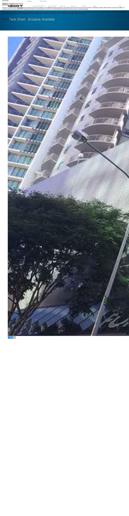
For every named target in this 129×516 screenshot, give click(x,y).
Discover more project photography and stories (22, 29)
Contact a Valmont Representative (17, 23)
